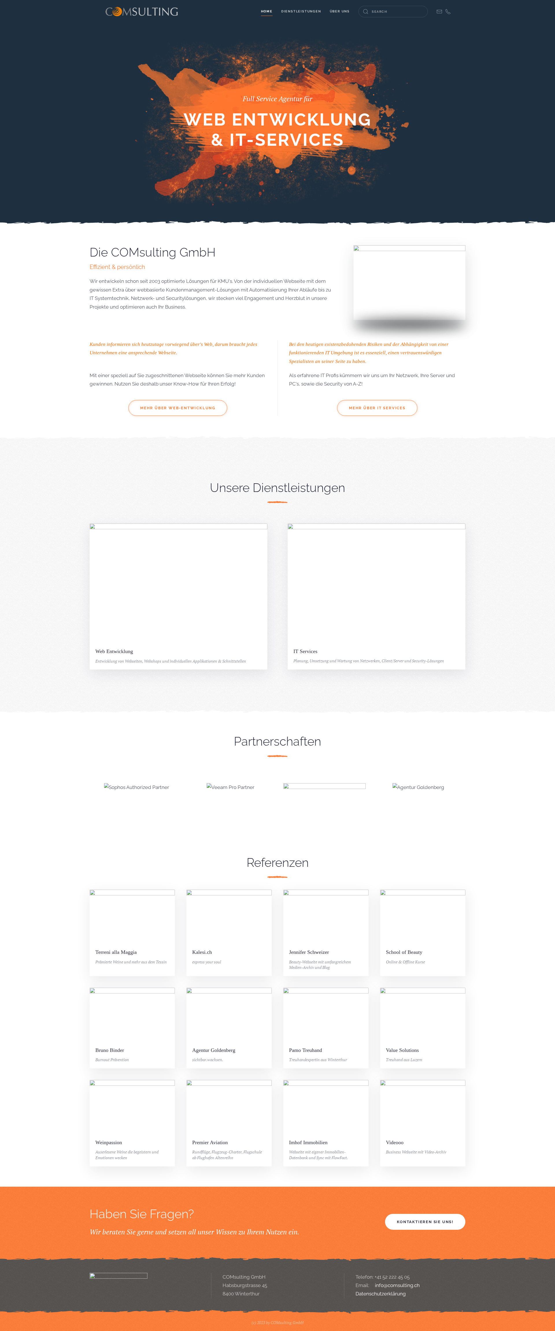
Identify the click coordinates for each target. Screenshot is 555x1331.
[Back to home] (141, 11)
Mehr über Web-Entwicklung (177, 408)
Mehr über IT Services (377, 408)
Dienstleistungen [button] (301, 11)
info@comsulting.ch (397, 1285)
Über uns (340, 11)
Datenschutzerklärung (381, 1294)
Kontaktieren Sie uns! (425, 1222)
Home (267, 11)
